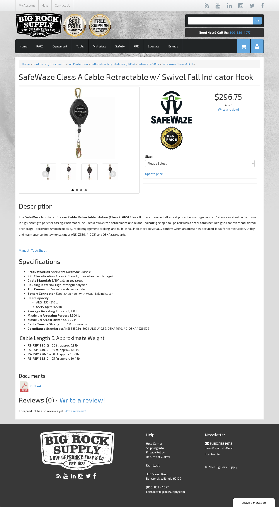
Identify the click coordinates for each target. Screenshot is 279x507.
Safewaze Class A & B (177, 64)
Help (45, 5)
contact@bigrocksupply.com (165, 491)
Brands (173, 46)
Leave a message (254, 502)
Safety (120, 46)
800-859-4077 (239, 32)
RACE (40, 46)
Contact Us (62, 5)
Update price (154, 174)
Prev (45, 174)
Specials (154, 46)
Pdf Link (36, 386)
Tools (80, 46)
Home (23, 46)
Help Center (154, 443)
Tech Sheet (39, 250)
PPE (136, 46)
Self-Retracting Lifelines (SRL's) (113, 64)
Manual (24, 250)
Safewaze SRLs (148, 64)
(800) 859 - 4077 (157, 487)
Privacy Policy (155, 452)
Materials (99, 46)
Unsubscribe (212, 454)
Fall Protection (78, 64)
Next (112, 174)
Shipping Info (155, 448)
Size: (149, 156)
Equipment (60, 46)
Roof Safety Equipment (49, 64)
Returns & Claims (158, 456)
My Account (27, 5)
